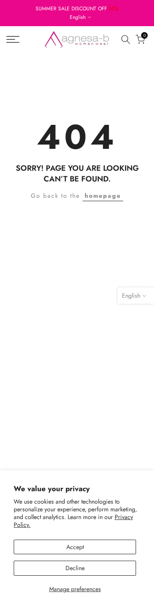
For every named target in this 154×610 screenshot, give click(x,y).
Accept (75, 547)
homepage (103, 195)
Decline (75, 568)
